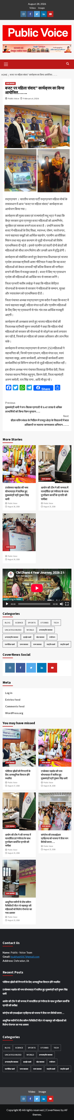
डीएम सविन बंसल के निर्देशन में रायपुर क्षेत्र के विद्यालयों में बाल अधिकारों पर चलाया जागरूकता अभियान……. (40, 420)
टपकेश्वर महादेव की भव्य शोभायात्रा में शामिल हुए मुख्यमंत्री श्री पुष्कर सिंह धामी (54, 774)
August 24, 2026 (14, 559)
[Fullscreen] (67, 604)
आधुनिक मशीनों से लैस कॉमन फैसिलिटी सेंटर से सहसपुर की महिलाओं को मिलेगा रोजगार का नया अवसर (34, 1022)
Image (41, 7)
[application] (37, 588)
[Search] (67, 64)
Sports (32, 622)
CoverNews (53, 1110)
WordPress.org (14, 713)
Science (19, 622)
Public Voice (13, 98)
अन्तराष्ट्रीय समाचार (45, 630)
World (30, 630)
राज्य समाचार (10, 83)
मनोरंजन (52, 637)
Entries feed (12, 699)
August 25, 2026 (49, 506)
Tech (56, 622)
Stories (45, 622)
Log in (8, 692)
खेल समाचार (40, 637)
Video (32, 7)
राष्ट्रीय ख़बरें (64, 644)
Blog (7, 622)
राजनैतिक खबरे (10, 644)
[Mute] (61, 604)
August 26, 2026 (14, 506)
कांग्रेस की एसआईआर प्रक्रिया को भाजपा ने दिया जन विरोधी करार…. (54, 838)
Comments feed (14, 706)
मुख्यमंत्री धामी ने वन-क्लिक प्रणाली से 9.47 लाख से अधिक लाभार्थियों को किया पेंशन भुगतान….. (33, 407)
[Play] (7, 604)
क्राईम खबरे (27, 637)
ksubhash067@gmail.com (25, 956)
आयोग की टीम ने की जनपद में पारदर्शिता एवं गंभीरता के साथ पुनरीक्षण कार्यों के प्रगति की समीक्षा (36, 1003)
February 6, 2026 (31, 98)
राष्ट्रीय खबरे (51, 644)
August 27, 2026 (14, 786)
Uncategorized (13, 630)
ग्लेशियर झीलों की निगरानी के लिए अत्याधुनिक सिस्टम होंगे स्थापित (17, 774)
